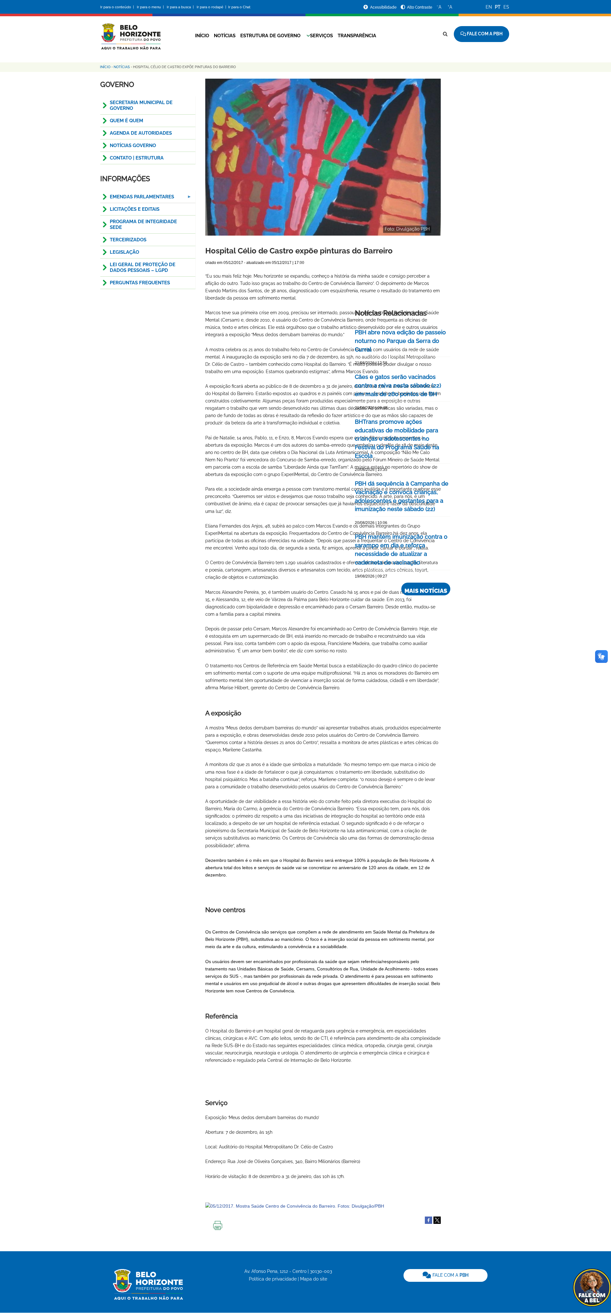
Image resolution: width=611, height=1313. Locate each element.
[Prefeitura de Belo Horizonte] (130, 32)
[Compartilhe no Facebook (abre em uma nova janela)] (428, 1219)
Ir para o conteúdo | (118, 7)
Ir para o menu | (151, 7)
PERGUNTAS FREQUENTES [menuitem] (140, 283)
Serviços (321, 36)
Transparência (357, 36)
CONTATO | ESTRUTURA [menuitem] (137, 158)
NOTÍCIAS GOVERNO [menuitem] (133, 145)
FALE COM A (449, 1275)
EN (489, 7)
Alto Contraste (419, 7)
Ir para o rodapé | (212, 7)
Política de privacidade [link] (273, 1278)
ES (506, 7)
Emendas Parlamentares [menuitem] (137, 198)
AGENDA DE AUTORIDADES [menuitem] (141, 133)
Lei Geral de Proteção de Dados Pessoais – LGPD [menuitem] (142, 267)
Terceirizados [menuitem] (128, 240)
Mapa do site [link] (313, 1278)
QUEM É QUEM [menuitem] (126, 121)
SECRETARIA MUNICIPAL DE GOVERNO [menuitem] (141, 105)
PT (498, 7)
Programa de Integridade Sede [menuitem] (143, 224)
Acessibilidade (383, 7)
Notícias (224, 36)
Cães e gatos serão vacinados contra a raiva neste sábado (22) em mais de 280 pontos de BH (398, 385)
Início (202, 36)
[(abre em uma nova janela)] (437, 1219)
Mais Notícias (425, 590)
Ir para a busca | (181, 7)
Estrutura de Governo (270, 36)
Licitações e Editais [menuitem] (134, 209)
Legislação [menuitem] (124, 252)
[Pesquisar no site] (445, 34)
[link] (446, 1275)
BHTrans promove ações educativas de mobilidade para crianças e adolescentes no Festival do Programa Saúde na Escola (397, 438)
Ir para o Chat (239, 7)
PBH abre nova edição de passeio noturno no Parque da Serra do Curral (400, 341)
